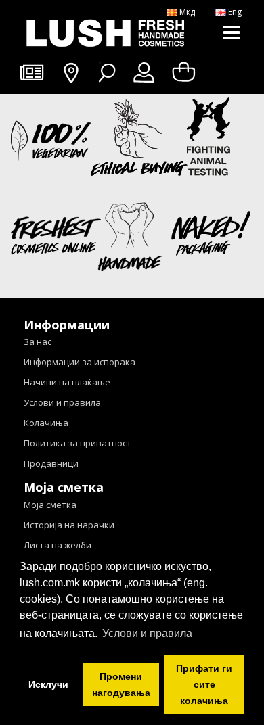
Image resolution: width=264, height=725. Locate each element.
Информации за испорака (79, 362)
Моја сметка (50, 504)
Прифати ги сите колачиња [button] (204, 684)
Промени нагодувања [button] (121, 684)
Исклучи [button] (48, 684)
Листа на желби (57, 545)
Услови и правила (62, 402)
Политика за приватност (77, 443)
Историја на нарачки (69, 525)
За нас (37, 341)
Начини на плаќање (67, 382)
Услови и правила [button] (147, 633)
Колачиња (46, 423)
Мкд (186, 12)
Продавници (51, 463)
